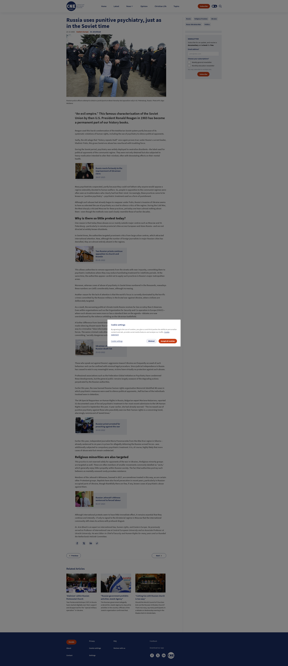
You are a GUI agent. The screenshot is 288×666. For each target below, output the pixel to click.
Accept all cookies (168, 341)
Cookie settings (117, 341)
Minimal (151, 341)
